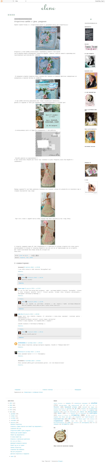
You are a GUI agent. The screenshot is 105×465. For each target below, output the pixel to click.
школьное (76, 422)
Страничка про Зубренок (17, 449)
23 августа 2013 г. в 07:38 (32, 267)
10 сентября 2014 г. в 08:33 (32, 360)
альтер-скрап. (63, 405)
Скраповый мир (59, 419)
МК (67, 413)
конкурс (84, 410)
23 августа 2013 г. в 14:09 (35, 301)
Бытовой (85, 407)
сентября (13, 420)
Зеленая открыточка (16, 424)
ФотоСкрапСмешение (59, 422)
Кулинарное (73, 411)
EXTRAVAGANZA (21, 342)
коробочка (56, 411)
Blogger (60, 461)
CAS (94, 422)
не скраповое (82, 413)
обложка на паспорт (63, 415)
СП (69, 419)
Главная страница (47, 389)
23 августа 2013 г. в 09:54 (35, 277)
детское (69, 408)
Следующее (17, 389)
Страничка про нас (16, 428)
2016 (11, 405)
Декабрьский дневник (59, 408)
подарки (56, 417)
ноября (13, 416)
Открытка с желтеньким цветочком (20, 439)
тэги (80, 421)
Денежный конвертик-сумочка (19, 443)
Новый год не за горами (17, 445)
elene (23, 277)
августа (13, 422)
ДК (75, 408)
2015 (11, 407)
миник (60, 413)
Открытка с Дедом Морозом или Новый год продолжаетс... (27, 426)
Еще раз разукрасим (16, 451)
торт (27, 257)
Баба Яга (20, 314)
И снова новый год (16, 437)
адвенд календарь (58, 403)
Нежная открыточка (16, 447)
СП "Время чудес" (81, 419)
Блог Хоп (91, 405)
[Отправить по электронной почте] (32, 255)
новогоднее (93, 413)
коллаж (63, 410)
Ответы (21, 274)
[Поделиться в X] (35, 255)
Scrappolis (65, 424)
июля (12, 456)
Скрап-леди (21, 288)
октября (13, 418)
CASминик (56, 424)
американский (75, 405)
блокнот (56, 407)
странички (58, 421)
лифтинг (82, 411)
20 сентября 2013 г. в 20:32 (31, 351)
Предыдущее (78, 389)
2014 (11, 409)
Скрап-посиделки (89, 417)
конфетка (91, 410)
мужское (73, 413)
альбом (94, 403)
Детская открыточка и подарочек (20, 453)
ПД (86, 415)
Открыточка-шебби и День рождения (20, 430)
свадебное (78, 417)
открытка (22, 257)
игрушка (83, 408)
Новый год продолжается (17, 434)
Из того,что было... (16, 441)
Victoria (20, 351)
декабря (13, 413)
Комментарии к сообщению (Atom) (33, 392)
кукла (65, 411)
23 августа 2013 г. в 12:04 (32, 288)
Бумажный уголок (71, 407)
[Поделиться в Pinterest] (38, 255)
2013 (11, 412)
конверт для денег (74, 410)
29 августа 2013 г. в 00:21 (35, 332)
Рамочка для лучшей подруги (19, 432)
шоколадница (85, 422)
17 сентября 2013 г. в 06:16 (34, 342)
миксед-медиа (92, 412)
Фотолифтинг (91, 421)
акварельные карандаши (80, 403)
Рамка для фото (66, 417)
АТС (84, 405)
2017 (11, 403)
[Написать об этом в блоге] (33, 255)
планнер (93, 415)
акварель (68, 403)
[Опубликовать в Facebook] (36, 255)
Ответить (20, 271)
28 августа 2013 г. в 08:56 (31, 314)
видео (92, 407)
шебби (31, 257)
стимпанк (92, 419)
